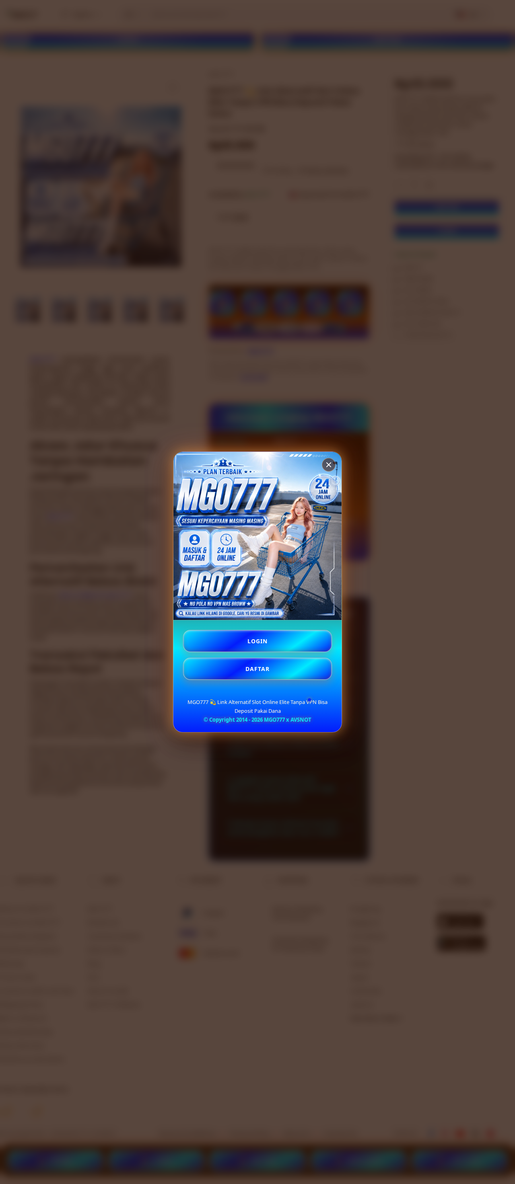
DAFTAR (257, 669)
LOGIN (257, 641)
